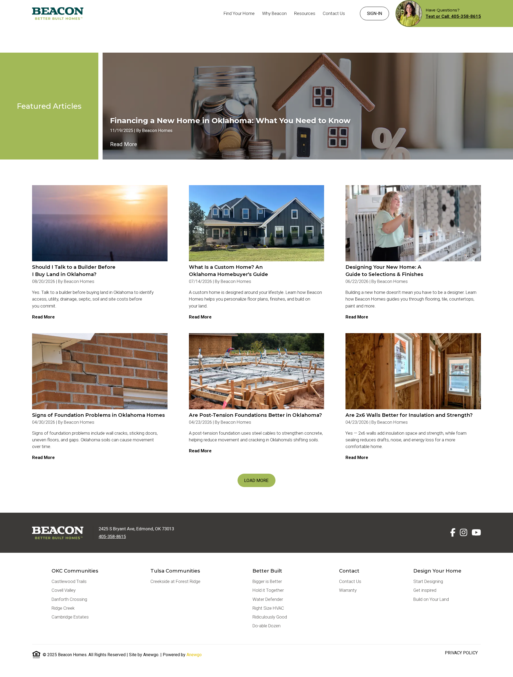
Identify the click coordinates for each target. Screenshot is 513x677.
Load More (256, 480)
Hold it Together (268, 590)
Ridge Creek (63, 608)
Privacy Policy (461, 652)
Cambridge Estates (70, 617)
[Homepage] (57, 13)
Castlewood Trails (69, 581)
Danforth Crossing (69, 599)
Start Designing (428, 581)
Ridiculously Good (269, 617)
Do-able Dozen (266, 625)
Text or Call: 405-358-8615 (453, 16)
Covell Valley (64, 590)
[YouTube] (476, 533)
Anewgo (194, 654)
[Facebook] (453, 533)
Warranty (348, 590)
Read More (123, 144)
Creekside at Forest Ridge (175, 581)
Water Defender (267, 599)
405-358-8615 (112, 536)
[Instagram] (463, 533)
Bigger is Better (267, 581)
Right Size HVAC (268, 608)
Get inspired (424, 590)
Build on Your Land (431, 599)
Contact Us (350, 581)
